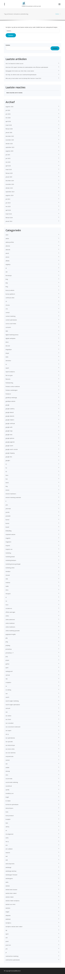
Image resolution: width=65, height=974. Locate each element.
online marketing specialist (13, 630)
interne (7, 490)
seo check (8, 719)
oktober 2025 (9, 143)
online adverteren (10, 619)
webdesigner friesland (11, 875)
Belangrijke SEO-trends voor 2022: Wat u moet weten (20, 71)
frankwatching (9, 383)
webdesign (8, 867)
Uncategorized (9, 834)
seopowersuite (9, 756)
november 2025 (10, 140)
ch (6, 301)
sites (7, 775)
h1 (6, 464)
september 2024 (10, 191)
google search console (12, 449)
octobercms (9, 608)
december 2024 (10, 180)
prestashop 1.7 (9, 653)
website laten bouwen (11, 889)
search (7, 697)
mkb (7, 579)
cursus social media (11, 323)
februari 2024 (9, 217)
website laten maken (11, 893)
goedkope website (10, 401)
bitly (7, 283)
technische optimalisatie (12, 804)
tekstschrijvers (9, 808)
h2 (6, 468)
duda (7, 357)
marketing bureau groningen (13, 564)
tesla (7, 812)
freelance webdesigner (12, 390)
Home (57, 14)
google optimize (10, 438)
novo (7, 604)
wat (7, 856)
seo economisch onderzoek (13, 727)
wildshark (8, 919)
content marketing (10, 316)
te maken (8, 801)
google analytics (10, 420)
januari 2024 (9, 221)
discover (8, 346)
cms (7, 309)
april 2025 (8, 166)
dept (7, 331)
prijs (7, 656)
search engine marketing (12, 701)
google (7, 405)
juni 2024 (8, 203)
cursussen (8, 327)
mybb (7, 586)
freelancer (8, 394)
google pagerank (10, 442)
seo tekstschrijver (10, 745)
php (7, 638)
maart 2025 (9, 169)
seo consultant (9, 723)
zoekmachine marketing (12, 956)
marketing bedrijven (11, 560)
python (7, 664)
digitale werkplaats (10, 338)
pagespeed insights (11, 634)
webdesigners (9, 878)
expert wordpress (10, 371)
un (6, 830)
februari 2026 (9, 129)
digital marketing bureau (12, 334)
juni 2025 (8, 158)
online (7, 616)
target (7, 797)
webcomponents (10, 863)
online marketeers (10, 627)
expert (7, 368)
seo (7, 712)
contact (8, 312)
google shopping (10, 453)
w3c (7, 845)
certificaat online (10, 297)
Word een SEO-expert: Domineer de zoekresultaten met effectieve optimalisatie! (27, 67)
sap (7, 678)
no (6, 601)
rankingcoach (9, 671)
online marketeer (10, 623)
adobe (7, 238)
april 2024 (8, 210)
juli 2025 (8, 154)
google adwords (10, 416)
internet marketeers (11, 494)
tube (7, 823)
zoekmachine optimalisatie (13, 960)
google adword (10, 412)
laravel (7, 527)
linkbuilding (8, 531)
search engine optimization (13, 704)
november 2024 (10, 184)
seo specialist (9, 741)
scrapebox (8, 682)
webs (7, 882)
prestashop (9, 649)
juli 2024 (8, 199)
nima (7, 590)
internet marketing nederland (13, 497)
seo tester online (10, 749)
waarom (8, 852)
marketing (8, 553)
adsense (8, 246)
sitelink (7, 767)
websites (8, 908)
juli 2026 (8, 110)
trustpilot (8, 819)
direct (7, 342)
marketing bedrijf (10, 556)
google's (8, 460)
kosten (7, 523)
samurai (8, 675)
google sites (9, 457)
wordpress (8, 923)
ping (7, 641)
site (7, 764)
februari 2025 (9, 173)
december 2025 (10, 136)
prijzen (7, 660)
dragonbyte (9, 349)
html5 (7, 482)
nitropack (8, 593)
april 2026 (8, 121)
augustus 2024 (9, 195)
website (8, 886)
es (6, 364)
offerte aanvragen (10, 612)
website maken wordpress (13, 900)
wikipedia (8, 915)
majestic (8, 545)
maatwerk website (10, 534)
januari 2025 (9, 177)
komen (7, 519)
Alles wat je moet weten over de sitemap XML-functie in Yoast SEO (23, 78)
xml (7, 937)
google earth (9, 427)
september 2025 (10, 147)
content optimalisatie (11, 320)
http (7, 486)
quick (7, 667)
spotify (7, 789)
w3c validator (9, 849)
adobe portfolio (10, 242)
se (6, 686)
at (6, 268)
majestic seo (9, 549)
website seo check (10, 904)
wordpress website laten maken (14, 926)
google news (9, 434)
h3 (6, 471)
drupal (7, 353)
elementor (8, 360)
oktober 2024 (9, 188)
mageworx (8, 542)
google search (9, 445)
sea (7, 693)
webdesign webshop (11, 871)
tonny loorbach (10, 815)
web (7, 860)
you (7, 949)
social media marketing (12, 782)
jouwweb (8, 516)
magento (8, 538)
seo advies (8, 715)
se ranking (8, 690)
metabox (8, 571)
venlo (7, 838)
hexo (7, 475)
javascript (8, 508)
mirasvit (8, 575)
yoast (7, 941)
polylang (8, 645)
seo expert (8, 730)
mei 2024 (8, 206)
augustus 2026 (9, 106)
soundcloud (9, 786)
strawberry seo (10, 793)
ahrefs (7, 253)
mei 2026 (8, 117)
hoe (7, 479)
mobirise (8, 582)
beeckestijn (9, 275)
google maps (9, 431)
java (7, 505)
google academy (10, 408)
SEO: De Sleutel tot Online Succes (14, 63)
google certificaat (10, 423)
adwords (8, 249)
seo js (7, 734)
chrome (8, 305)
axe (7, 272)
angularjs (8, 264)
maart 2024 (9, 214)
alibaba (7, 260)
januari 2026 (9, 132)
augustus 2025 (9, 151)
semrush (8, 708)
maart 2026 (9, 125)
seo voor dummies (11, 752)
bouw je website (10, 290)
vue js (7, 841)
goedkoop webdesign (11, 397)
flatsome (8, 379)
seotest (8, 760)
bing (7, 279)
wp (6, 930)
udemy (7, 826)
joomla (7, 512)
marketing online (10, 568)
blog (7, 286)
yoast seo (8, 945)
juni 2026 (8, 114)
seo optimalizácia (10, 738)
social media (9, 778)
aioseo (7, 257)
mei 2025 (8, 162)
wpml (7, 934)
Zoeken (8, 45)
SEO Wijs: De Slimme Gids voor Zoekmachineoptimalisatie (21, 74)
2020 (7, 235)
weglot (7, 912)
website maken (10, 897)
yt (6, 952)
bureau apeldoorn (10, 294)
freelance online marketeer (13, 386)
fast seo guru (9, 375)
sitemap (8, 771)
